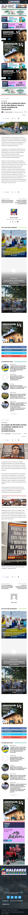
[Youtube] (17, 221)
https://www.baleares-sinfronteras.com (14, 219)
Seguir (24, 350)
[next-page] (5, 315)
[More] (18, 118)
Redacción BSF (9, 112)
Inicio (2, 98)
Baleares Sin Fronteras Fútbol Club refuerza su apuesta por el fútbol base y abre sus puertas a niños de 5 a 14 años (18, 396)
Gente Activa (13, 249)
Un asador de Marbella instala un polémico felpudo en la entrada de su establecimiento (21, 202)
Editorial (13, 306)
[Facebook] (10, 221)
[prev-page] (2, 315)
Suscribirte (23, 356)
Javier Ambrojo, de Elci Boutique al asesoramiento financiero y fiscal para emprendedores (14, 282)
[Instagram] (12, 221)
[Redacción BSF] (2, 112)
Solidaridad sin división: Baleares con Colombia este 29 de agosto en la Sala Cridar (14, 309)
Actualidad (7, 98)
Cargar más (13, 413)
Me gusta (23, 347)
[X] (15, 221)
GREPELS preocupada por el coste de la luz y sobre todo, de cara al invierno (7, 201)
